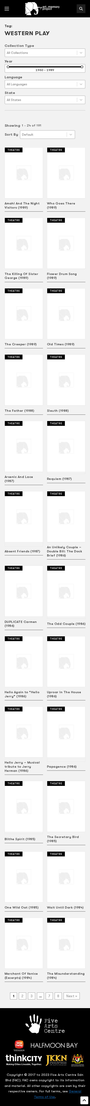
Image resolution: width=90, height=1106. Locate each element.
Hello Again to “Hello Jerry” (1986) (22, 694)
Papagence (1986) (62, 767)
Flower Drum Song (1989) (62, 276)
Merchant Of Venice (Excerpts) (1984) (21, 976)
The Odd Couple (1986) (66, 624)
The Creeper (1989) (21, 344)
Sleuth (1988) (58, 411)
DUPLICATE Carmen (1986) (21, 624)
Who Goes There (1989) (61, 205)
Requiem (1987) (59, 479)
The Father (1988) (19, 411)
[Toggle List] (81, 53)
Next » (71, 996)
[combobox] (41, 53)
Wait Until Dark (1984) (65, 907)
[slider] (8, 67)
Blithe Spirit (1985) (20, 839)
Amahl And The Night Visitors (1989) (22, 205)
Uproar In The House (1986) (64, 694)
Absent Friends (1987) (22, 551)
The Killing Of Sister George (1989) (21, 276)
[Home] (42, 8)
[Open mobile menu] (7, 8)
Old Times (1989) (60, 344)
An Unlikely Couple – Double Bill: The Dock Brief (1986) (64, 551)
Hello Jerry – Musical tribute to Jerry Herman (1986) (22, 766)
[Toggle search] (81, 8)
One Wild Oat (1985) (22, 907)
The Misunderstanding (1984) (66, 976)
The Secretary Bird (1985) (63, 839)
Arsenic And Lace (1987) (19, 479)
